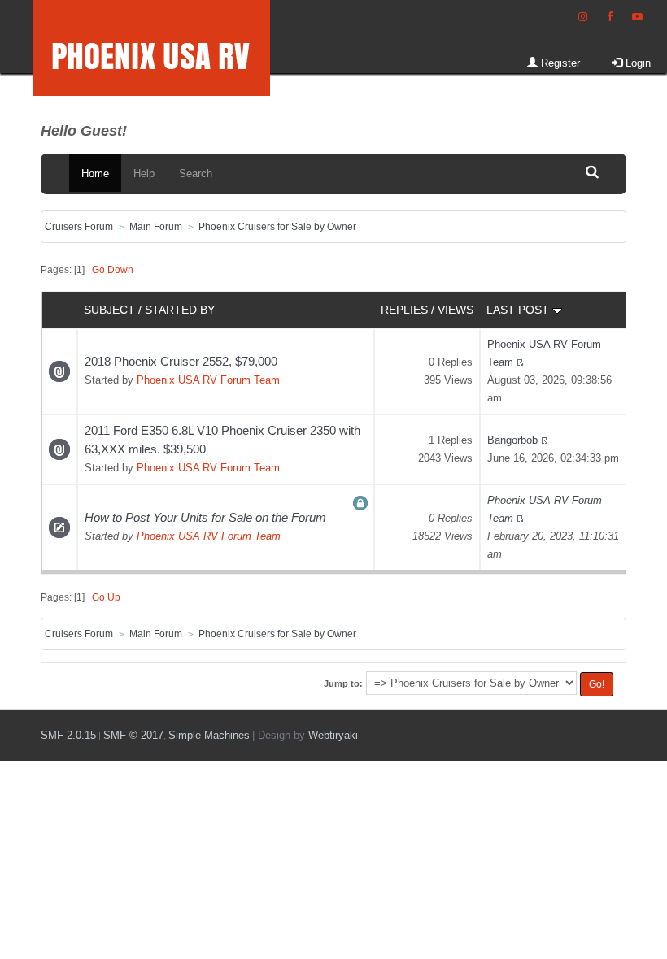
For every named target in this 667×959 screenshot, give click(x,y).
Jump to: (343, 683)
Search (195, 173)
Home (95, 173)
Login (636, 63)
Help (144, 173)
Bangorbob (512, 440)
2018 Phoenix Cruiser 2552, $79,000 (181, 361)
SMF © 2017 (133, 735)
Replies (404, 309)
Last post (519, 309)
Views (455, 309)
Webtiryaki (333, 735)
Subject (109, 309)
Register (559, 63)
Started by (180, 309)
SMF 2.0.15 (68, 735)
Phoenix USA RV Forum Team (208, 380)
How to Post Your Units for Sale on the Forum (205, 517)
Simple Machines (209, 735)
